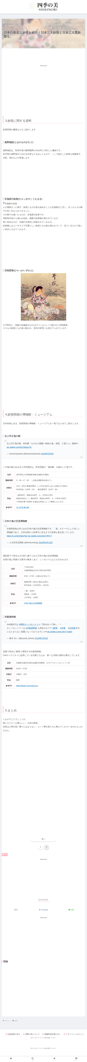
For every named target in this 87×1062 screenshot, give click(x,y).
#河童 (62, 628)
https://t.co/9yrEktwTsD (17, 536)
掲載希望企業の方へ (53, 1034)
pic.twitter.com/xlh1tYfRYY (40, 536)
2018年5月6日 (41, 638)
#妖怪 (55, 628)
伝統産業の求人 (14, 1034)
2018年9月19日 (46, 542)
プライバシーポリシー (75, 1034)
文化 (5, 854)
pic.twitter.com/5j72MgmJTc (19, 447)
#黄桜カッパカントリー (29, 624)
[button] (80, 564)
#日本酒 (71, 628)
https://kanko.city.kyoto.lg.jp (27, 686)
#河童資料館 (31, 628)
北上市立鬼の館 (22, 507)
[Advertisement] (43, 55)
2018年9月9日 (47, 454)
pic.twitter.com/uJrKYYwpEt (59, 632)
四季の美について (32, 1034)
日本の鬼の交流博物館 (33, 603)
